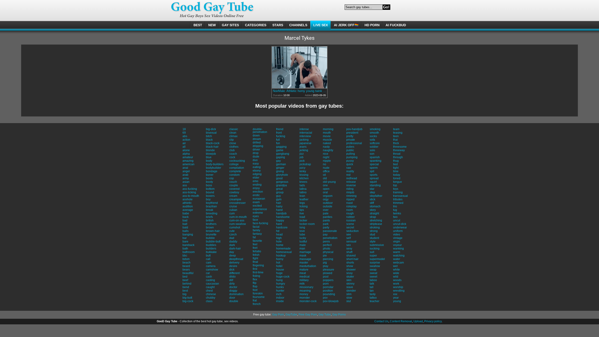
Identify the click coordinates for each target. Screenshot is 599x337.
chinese (211, 294)
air (184, 143)
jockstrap (305, 164)
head (279, 234)
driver (256, 149)
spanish (375, 157)
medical (305, 276)
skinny (350, 283)
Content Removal (401, 321)
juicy (302, 167)
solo (372, 150)
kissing (304, 174)
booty (209, 181)
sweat (373, 273)
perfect (327, 245)
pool (326, 276)
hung (279, 280)
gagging (281, 146)
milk (302, 283)
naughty (328, 150)
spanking (375, 160)
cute (232, 231)
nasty (326, 146)
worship (398, 287)
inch (278, 294)
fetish (256, 254)
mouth (327, 132)
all (184, 146)
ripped (350, 199)
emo (255, 181)
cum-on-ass (236, 220)
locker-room (307, 224)
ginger (280, 167)
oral (325, 192)
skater (350, 276)
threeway (399, 150)
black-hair (212, 146)
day (231, 252)
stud (372, 234)
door (232, 297)
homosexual (284, 252)
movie (327, 136)
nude (326, 167)
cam (208, 262)
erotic (256, 195)
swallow (375, 266)
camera (210, 266)
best (185, 290)
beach (186, 262)
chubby (210, 297)
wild (395, 276)
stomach (375, 206)
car (208, 273)
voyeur (397, 245)
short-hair (352, 259)
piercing (328, 259)
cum (232, 213)
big (184, 294)
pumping (352, 157)
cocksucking (237, 160)
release (351, 181)
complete (235, 171)
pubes (350, 146)
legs (302, 202)
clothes (233, 146)
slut (348, 301)
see (348, 234)
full (278, 139)
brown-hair (213, 231)
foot (255, 290)
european (259, 198)
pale (326, 213)
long (302, 227)
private (350, 139)
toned (396, 178)
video (396, 234)
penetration (330, 238)
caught (210, 287)
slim (348, 294)
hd (277, 231)
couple (233, 185)
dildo (232, 276)
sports (373, 174)
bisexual (211, 132)
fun (278, 143)
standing (375, 185)
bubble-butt (213, 241)
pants (326, 220)
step (372, 192)
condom (234, 174)
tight (395, 167)
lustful (303, 241)
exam (256, 202)
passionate (330, 231)
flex (255, 279)
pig (325, 262)
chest (209, 290)
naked (327, 143)
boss (209, 185)
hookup (281, 255)
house (280, 269)
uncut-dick (399, 224)
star (372, 188)
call (208, 259)
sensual (351, 241)
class (209, 301)
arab (185, 174)
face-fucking (260, 223)
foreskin (258, 293)
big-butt (187, 297)
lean (302, 195)
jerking (304, 150)
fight (255, 258)
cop (231, 178)
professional (354, 143)
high (279, 238)
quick (349, 164)
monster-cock (308, 301)
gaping (280, 157)
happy (280, 220)
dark (232, 245)
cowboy (234, 192)
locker (303, 220)
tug (395, 210)
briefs (209, 217)
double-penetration (260, 130)
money (304, 294)
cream (233, 195)
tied (395, 164)
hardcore (282, 227)
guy (278, 195)
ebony (257, 170)
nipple (327, 160)
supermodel (377, 259)
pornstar (328, 287)
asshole (188, 199)
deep (232, 255)
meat (303, 273)
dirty (232, 283)
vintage (397, 238)
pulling (350, 153)
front (279, 132)
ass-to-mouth (191, 195)
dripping (258, 146)
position (328, 290)
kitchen (304, 178)
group (280, 192)
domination (236, 294)
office (326, 171)
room (349, 210)
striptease (376, 224)
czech (233, 234)
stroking (375, 227)
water (396, 259)
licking (304, 206)
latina (303, 188)
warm (396, 252)
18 (184, 129)
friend (279, 129)
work (396, 283)
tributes (397, 199)
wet (395, 266)
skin (348, 280)
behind (187, 283)
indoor (280, 297)
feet (255, 247)
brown (210, 227)
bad (185, 220)
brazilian (211, 206)
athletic (187, 202)
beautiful (188, 273)
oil (324, 174)
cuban (233, 210)
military (304, 280)
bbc (185, 255)
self (348, 238)
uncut (396, 220)
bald (185, 227)
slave (349, 287)
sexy (349, 248)
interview (305, 136)
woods (397, 280)
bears (186, 269)
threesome (400, 146)
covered (234, 188)
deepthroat (236, 259)
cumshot (234, 227)
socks (373, 136)
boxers (210, 195)
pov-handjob (354, 129)
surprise (375, 262)
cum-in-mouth (238, 217)
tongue (397, 181)
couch (233, 181)
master (304, 262)
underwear (400, 227)
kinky (303, 171)
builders (211, 248)
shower (351, 269)
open (326, 188)
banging (188, 234)
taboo (373, 280)
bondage (211, 171)
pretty (349, 136)
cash (209, 276)
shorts (350, 262)
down (256, 135)
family (256, 230)
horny (279, 259)
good (279, 178)
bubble (210, 238)
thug (396, 160)
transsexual (400, 195)
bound (210, 192)
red (348, 174)
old (325, 178)
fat (254, 237)
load (302, 217)
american (188, 164)
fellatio (257, 251)
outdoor (328, 202)
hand (279, 210)
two (395, 217)
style (373, 241)
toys (395, 188)
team (396, 129)
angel (186, 171)
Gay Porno (339, 314)
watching (399, 255)
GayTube (291, 314)
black (209, 139)
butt (208, 255)
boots (209, 178)
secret (350, 227)
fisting (256, 276)
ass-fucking (190, 188)
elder (256, 177)
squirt (373, 181)
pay (325, 234)
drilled (257, 142)
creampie (235, 199)
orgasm (327, 195)
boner (209, 174)
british (210, 220)
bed (185, 276)
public (350, 150)
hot (278, 262)
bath (185, 248)
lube (302, 234)
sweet (373, 276)
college (234, 164)
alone (186, 150)
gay (278, 160)
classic (233, 129)
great (279, 188)
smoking (375, 129)
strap (373, 217)
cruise (233, 206)
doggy (233, 290)
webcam (398, 262)
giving (280, 171)
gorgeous (282, 181)
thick (396, 143)
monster (305, 297)
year (396, 297)
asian (186, 181)
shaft (349, 252)
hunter (280, 290)
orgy (326, 199)
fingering (258, 265)
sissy (349, 273)
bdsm (186, 259)
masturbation (308, 266)
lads (302, 185)
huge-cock (282, 276)
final (255, 261)
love (302, 231)
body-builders (214, 164)
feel (255, 244)
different (234, 273)
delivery (234, 262)
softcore (375, 143)
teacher (374, 301)
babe (186, 213)
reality (350, 171)
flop (255, 286)
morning (328, 129)
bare (185, 241)
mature (304, 269)
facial (256, 226)
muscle (327, 139)
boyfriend (212, 202)
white (396, 269)
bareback (188, 245)
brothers (211, 224)
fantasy (257, 233)
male (303, 245)
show (349, 266)
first (255, 268)
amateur (188, 157)
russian (351, 220)
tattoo (373, 297)
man (302, 248)
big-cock (188, 301)
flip (254, 283)
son (372, 153)
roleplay (351, 206)
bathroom (189, 252)
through (398, 157)
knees (303, 181)
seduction (352, 231)
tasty (373, 294)
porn (326, 283)
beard (186, 266)
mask (303, 255)
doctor (233, 287)
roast (349, 202)
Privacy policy (433, 321)
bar (185, 238)
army (186, 178)
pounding (329, 294)
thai (395, 139)
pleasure (328, 269)
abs (185, 136)
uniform (398, 231)
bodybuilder (213, 167)
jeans (303, 146)
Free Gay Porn (308, 314)
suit (372, 252)
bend (186, 287)
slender (351, 290)
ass (185, 185)
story (373, 210)
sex (348, 245)
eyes (256, 216)
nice (325, 153)
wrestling (399, 290)
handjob (281, 213)
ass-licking (189, 192)
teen (396, 136)
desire (233, 266)
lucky (303, 238)
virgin (396, 241)
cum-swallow (237, 224)
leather (304, 199)
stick (372, 199)
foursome (259, 297)
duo (255, 160)
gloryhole (282, 174)
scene (350, 224)
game (279, 150)
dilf (231, 280)
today (396, 174)
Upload (418, 321)
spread (374, 178)
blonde (210, 150)
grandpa (281, 185)
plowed (327, 273)
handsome (283, 217)
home (279, 245)
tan (372, 290)
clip (231, 139)
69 (184, 132)
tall (371, 287)
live (302, 213)
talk (372, 283)
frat (255, 300)
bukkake (211, 252)
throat (396, 153)
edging (257, 174)
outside (327, 206)
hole (279, 241)
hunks (280, 287)
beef (185, 280)
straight (374, 213)
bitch (209, 136)
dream (257, 139)
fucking (280, 136)
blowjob (211, 153)
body (209, 160)
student (374, 238)
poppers (328, 280)
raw (348, 167)
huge (279, 273)
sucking (375, 248)
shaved (351, 255)
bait (185, 224)
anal (185, 167)
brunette (211, 234)
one (325, 185)
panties (327, 217)
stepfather (376, 195)
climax (233, 136)
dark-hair (235, 248)
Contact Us (381, 321)
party (326, 227)
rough (350, 213)
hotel (279, 266)
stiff (372, 202)
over (326, 210)
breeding (211, 213)
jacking (304, 139)
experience (260, 209)
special (374, 164)
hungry (280, 283)
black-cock (212, 143)
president (352, 132)
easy (256, 163)
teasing (397, 132)
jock (302, 160)
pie (325, 255)
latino (303, 192)
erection (258, 191)
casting (210, 280)
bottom (210, 188)
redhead (351, 178)
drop (256, 153)
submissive (377, 245)
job (301, 157)
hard (279, 224)
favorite (257, 240)
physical (328, 252)
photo (326, 248)
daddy (233, 241)
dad (231, 238)
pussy (350, 160)
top (395, 185)
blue (209, 157)
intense (304, 129)
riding (350, 188)
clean (232, 132)
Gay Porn (278, 314)
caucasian (212, 283)
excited (257, 205)
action (186, 139)
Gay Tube (324, 314)
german (281, 164)
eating (257, 167)
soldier (374, 146)
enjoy (256, 188)
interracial (306, 132)
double (233, 301)
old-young (329, 181)
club (232, 150)
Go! (386, 7)
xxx (395, 294)
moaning (305, 290)
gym (278, 199)
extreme (258, 212)
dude (256, 156)
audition (188, 206)
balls (186, 231)
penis (326, 241)
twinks (397, 213)
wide (396, 273)
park (326, 224)
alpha (186, 153)
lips (302, 210)
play (325, 266)
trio (395, 206)
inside (280, 301)
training (398, 192)
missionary (306, 287)
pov (325, 297)
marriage (305, 252)
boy (208, 199)
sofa (372, 139)
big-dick (211, 129)
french (257, 304)
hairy (279, 206)
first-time (258, 272)
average (188, 210)
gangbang (282, 153)
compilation (236, 167)
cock (232, 157)
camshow (212, 269)
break (209, 210)
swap (373, 269)
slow (349, 297)
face (255, 219)
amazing (188, 160)
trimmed (398, 202)
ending (257, 184)
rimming (351, 195)
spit (372, 171)
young (397, 301)
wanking (398, 248)
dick (231, 269)
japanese (305, 143)
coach (233, 153)
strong (374, 231)
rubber (350, 217)
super (373, 255)
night (326, 157)
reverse (351, 185)
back (186, 217)
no (324, 164)
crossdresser (237, 202)
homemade (283, 248)
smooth (374, 132)
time (395, 171)
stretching (376, 220)
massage (305, 259)
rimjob (350, 192)
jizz (302, 153)
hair (278, 202)
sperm (374, 167)
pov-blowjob (331, 301)
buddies (211, 245)
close (232, 143)
